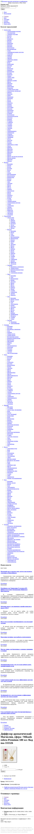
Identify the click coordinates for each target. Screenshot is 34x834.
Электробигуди (11, 560)
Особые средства (12, 503)
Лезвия (9, 76)
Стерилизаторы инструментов (15, 551)
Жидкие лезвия (11, 459)
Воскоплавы (10, 529)
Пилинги (9, 195)
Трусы (9, 138)
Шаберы (9, 147)
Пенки (9, 193)
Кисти (9, 67)
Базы (8, 411)
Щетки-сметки (11, 158)
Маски (9, 82)
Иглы (8, 62)
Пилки (9, 101)
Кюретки (9, 74)
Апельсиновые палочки (14, 31)
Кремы (9, 180)
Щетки (9, 155)
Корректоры (10, 177)
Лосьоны (9, 183)
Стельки (9, 351)
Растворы (10, 389)
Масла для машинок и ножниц (16, 536)
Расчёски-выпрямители (13, 550)
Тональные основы (12, 441)
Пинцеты (10, 103)
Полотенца (10, 110)
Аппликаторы (11, 33)
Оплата (6, 21)
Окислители (10, 190)
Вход (5, 12)
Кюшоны (9, 421)
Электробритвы (15, 323)
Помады (9, 196)
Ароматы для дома (12, 34)
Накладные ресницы (13, 424)
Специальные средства (13, 202)
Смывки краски (11, 201)
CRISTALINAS (8, 729)
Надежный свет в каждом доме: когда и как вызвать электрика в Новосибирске (16, 572)
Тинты (9, 439)
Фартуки (9, 140)
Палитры (9, 94)
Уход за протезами (12, 353)
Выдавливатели (11, 49)
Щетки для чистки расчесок (15, 156)
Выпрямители (11, 530)
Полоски (9, 109)
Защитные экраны (12, 59)
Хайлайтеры (10, 444)
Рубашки (9, 120)
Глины (9, 173)
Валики (9, 41)
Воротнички (10, 47)
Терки (9, 129)
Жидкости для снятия (13, 460)
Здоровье (9, 265)
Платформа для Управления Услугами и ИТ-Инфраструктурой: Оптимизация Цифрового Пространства (14, 589)
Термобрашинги (11, 131)
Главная (6, 16)
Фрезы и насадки (12, 557)
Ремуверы (10, 433)
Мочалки (9, 83)
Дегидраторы (11, 456)
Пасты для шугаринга (13, 508)
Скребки (9, 125)
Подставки (10, 107)
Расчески (9, 117)
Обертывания (11, 502)
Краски (9, 179)
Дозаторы (10, 53)
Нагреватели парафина (13, 544)
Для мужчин (7, 216)
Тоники (9, 207)
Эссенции (10, 214)
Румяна (9, 435)
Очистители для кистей (14, 91)
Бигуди (9, 37)
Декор (9, 457)
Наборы (9, 85)
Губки (9, 50)
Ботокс (9, 167)
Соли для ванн (11, 517)
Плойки (9, 548)
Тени (8, 438)
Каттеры (9, 65)
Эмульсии (10, 213)
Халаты (9, 143)
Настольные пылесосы (13, 547)
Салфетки (10, 122)
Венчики (9, 46)
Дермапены (10, 532)
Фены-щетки (11, 556)
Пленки (9, 104)
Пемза (9, 95)
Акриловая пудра (12, 448)
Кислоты (9, 363)
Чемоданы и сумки (12, 144)
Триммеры (10, 137)
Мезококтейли (11, 372)
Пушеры (9, 113)
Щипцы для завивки (13, 559)
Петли (9, 100)
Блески (9, 165)
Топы (8, 475)
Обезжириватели (12, 468)
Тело (8, 296)
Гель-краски (10, 453)
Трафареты (10, 135)
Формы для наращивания (14, 478)
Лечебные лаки (11, 465)
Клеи (8, 417)
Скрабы (9, 199)
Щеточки (9, 159)
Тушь (8, 442)
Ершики (9, 332)
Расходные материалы (13, 432)
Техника (9, 320)
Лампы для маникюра (13, 535)
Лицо (8, 274)
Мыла (12, 311)
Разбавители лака (12, 471)
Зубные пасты (14, 268)
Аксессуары (7, 30)
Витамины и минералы (17, 266)
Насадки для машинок (13, 545)
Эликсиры (10, 211)
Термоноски (10, 132)
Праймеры (10, 429)
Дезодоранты (14, 304)
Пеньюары (10, 97)
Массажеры (10, 341)
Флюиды (9, 208)
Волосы (6, 162)
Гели (8, 171)
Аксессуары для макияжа (14, 410)
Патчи (9, 383)
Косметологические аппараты (15, 533)
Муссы (9, 187)
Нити (8, 344)
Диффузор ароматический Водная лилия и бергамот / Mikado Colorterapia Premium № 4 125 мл (18, 787)
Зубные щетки (11, 335)
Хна (8, 445)
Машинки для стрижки (13, 539)
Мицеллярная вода (12, 375)
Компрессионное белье (17, 269)
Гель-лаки (10, 454)
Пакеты (9, 92)
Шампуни (10, 210)
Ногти (6, 447)
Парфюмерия (14, 314)
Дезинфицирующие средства (15, 52)
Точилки (9, 134)
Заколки (9, 58)
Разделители (10, 114)
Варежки (9, 44)
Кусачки (9, 73)
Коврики (9, 70)
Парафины (10, 505)
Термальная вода (12, 398)
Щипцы (9, 161)
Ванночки (10, 43)
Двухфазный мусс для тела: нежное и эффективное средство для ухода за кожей (16, 695)
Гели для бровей (11, 414)
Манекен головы (12, 80)
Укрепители (10, 477)
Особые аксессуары (12, 89)
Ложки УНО (10, 77)
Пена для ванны (11, 509)
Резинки (9, 119)
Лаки (8, 182)
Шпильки (10, 152)
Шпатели (9, 150)
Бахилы (9, 36)
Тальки (9, 521)
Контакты (6, 22)
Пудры (9, 198)
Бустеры (9, 168)
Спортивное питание (17, 272)
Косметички (10, 71)
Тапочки (9, 128)
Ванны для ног (15, 299)
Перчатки (10, 98)
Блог (5, 18)
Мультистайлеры (12, 542)
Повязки (9, 106)
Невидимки (10, 86)
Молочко (9, 377)
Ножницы (10, 88)
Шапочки (10, 149)
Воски (9, 170)
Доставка (6, 19)
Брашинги (10, 38)
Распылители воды (12, 116)
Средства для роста (12, 436)
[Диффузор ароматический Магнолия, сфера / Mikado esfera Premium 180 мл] (9, 762)
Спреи (9, 204)
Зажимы (9, 56)
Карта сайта (7, 24)
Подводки (10, 426)
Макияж (6, 405)
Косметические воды (13, 488)
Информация (7, 778)
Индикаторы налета (12, 336)
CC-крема (10, 408)
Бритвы (9, 40)
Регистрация (7, 13)
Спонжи (9, 126)
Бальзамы (10, 164)
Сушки (9, 474)
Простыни (10, 111)
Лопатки (9, 79)
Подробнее (4, 583)
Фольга (9, 141)
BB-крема (10, 407)
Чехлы (9, 146)
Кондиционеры (11, 174)
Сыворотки (10, 205)
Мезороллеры (11, 541)
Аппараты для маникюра (14, 526)
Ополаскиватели (12, 345)
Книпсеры (10, 68)
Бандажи (9, 328)
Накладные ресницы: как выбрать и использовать (16, 637)
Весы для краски (12, 527)
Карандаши (10, 64)
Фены (9, 554)
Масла (9, 186)
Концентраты (11, 176)
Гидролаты (10, 362)
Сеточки (9, 123)
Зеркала (9, 61)
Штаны (9, 153)
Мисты (9, 374)
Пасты (9, 192)
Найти (2, 9)
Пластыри (10, 347)
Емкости (9, 55)
